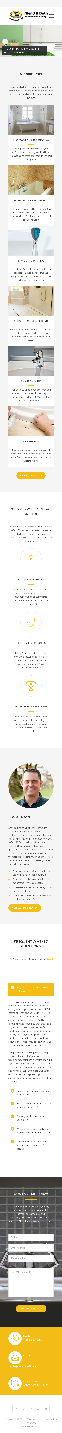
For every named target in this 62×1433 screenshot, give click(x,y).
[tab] (31, 989)
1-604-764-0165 (32, 1340)
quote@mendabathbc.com (24, 1366)
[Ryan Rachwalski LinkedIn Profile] (38, 1409)
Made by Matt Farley (31, 1427)
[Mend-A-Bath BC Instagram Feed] (45, 1409)
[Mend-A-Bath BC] (28, 16)
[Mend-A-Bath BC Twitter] (23, 1409)
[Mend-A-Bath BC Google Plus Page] (31, 1409)
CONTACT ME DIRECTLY (25, 908)
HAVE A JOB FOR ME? (31, 476)
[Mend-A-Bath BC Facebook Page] (16, 1409)
